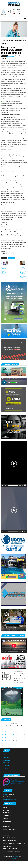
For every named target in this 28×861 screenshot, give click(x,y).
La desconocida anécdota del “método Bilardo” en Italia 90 (4, 270)
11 (5, 734)
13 (13, 734)
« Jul (2, 745)
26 (9, 740)
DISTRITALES (6, 763)
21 (16, 737)
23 (24, 737)
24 (2, 740)
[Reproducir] (3, 485)
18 (5, 737)
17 (2, 737)
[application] (14, 331)
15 (20, 734)
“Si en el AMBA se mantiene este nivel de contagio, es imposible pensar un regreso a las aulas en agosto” (23, 273)
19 (9, 737)
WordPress (15, 856)
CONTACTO (5, 768)
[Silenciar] (22, 485)
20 (13, 737)
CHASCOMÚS (6, 757)
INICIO (4, 754)
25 (5, 740)
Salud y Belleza (11, 257)
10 (2, 734)
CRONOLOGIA (6, 765)
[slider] (13, 485)
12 (9, 734)
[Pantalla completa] (25, 485)
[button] (14, 331)
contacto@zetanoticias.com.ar (10, 799)
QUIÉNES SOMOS (7, 771)
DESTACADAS (6, 760)
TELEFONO (5, 794)
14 (16, 734)
